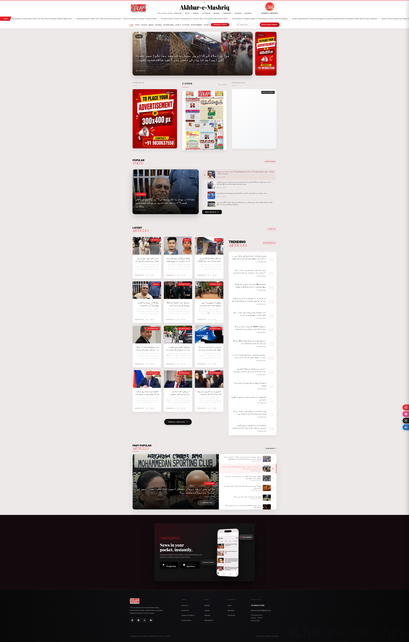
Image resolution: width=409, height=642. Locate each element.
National (158, 25)
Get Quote (231, 615)
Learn (230, 605)
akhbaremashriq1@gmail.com (261, 610)
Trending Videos (220, 24)
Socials (207, 25)
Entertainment (196, 25)
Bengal (151, 25)
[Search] (238, 25)
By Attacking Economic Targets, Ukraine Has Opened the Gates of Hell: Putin (380, 18)
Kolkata (144, 25)
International (168, 25)
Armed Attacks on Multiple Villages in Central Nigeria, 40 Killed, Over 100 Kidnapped (111, 18)
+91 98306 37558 (257, 605)
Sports (178, 25)
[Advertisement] (254, 119)
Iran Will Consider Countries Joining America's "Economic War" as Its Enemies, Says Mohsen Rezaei (45, 18)
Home (131, 25)
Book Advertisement (270, 24)
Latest (137, 25)
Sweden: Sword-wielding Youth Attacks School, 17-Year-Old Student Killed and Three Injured (264, 18)
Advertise (231, 610)
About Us (184, 605)
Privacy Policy (186, 620)
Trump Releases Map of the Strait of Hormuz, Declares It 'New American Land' (325, 18)
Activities (186, 25)
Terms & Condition (187, 615)
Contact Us (185, 610)
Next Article (210, 212)
